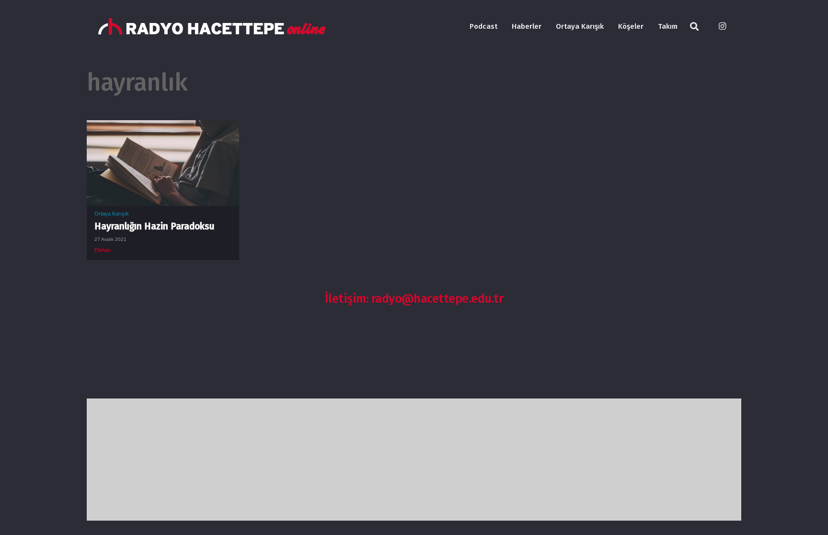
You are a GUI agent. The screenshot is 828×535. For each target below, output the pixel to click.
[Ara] (694, 26)
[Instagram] (722, 26)
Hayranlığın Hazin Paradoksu (154, 226)
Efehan (102, 250)
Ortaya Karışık (111, 213)
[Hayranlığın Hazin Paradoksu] (163, 127)
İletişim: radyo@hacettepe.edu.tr (414, 298)
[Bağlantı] (211, 26)
